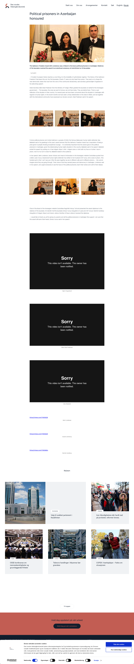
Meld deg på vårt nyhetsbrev (67, 626)
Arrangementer (92, 5)
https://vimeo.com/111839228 (39, 417)
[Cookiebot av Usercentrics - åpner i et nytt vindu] (12, 660)
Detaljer (96, 660)
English (119, 5)
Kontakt (104, 5)
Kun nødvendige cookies (119, 650)
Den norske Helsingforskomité (17, 6)
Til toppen (67, 606)
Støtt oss (69, 5)
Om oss (79, 5)
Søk (112, 5)
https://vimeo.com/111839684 (39, 450)
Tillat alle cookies (118, 644)
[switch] (52, 660)
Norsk (126, 5)
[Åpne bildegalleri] (41, 126)
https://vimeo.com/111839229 (39, 434)
